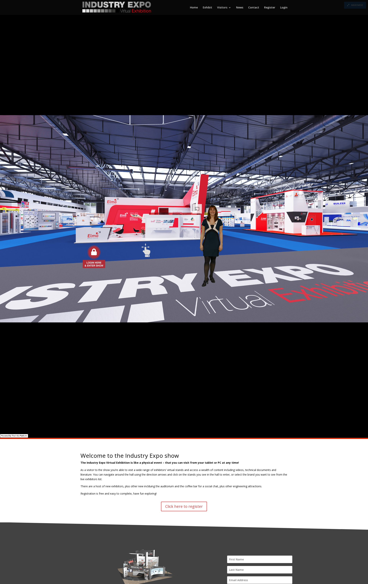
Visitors (222, 7)
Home (194, 7)
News (239, 7)
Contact (253, 7)
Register (269, 7)
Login (284, 7)
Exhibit (207, 7)
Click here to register (184, 506)
